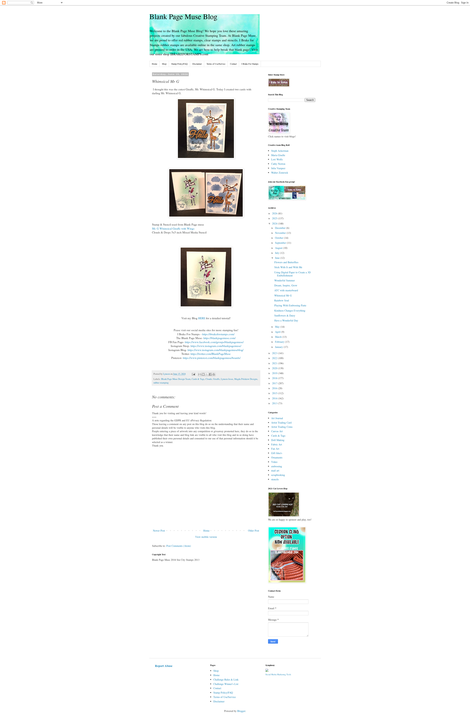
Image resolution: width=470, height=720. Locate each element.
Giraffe (216, 379)
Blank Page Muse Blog (183, 16)
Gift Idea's (276, 453)
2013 (275, 403)
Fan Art (275, 448)
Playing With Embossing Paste (290, 305)
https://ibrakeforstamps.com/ (218, 334)
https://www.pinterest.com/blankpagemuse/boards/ (212, 358)
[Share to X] (207, 374)
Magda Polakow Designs (245, 379)
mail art (275, 470)
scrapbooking (278, 475)
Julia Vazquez (278, 168)
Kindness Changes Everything (289, 310)
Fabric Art (276, 444)
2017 (275, 383)
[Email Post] (193, 373)
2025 (275, 218)
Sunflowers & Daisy (284, 315)
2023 (275, 353)
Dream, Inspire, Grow (285, 285)
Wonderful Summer (284, 280)
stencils (275, 479)
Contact (233, 63)
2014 (275, 398)
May (277, 326)
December (280, 228)
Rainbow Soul (281, 300)
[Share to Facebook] (210, 374)
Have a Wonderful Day (286, 320)
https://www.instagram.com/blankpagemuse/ (216, 346)
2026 (275, 213)
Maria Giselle (278, 155)
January (279, 347)
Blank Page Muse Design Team (176, 379)
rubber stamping (161, 382)
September (281, 242)
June (277, 258)
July (277, 253)
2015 (275, 393)
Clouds (208, 379)
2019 (275, 373)
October (279, 238)
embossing (276, 466)
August (279, 248)
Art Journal (277, 418)
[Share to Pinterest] (214, 374)
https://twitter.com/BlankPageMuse (211, 354)
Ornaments (276, 457)
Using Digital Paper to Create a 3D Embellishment (292, 274)
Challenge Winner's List (225, 684)
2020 (275, 368)
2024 (275, 223)
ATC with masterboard (286, 290)
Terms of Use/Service (216, 63)
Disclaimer (197, 63)
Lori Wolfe (277, 159)
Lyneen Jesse (227, 379)
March (278, 337)
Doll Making (277, 440)
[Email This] (200, 374)
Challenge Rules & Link (225, 679)
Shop (164, 63)
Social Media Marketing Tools (278, 674)
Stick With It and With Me (288, 267)
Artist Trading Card (281, 422)
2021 (275, 363)
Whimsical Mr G (283, 295)
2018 (275, 378)
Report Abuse (163, 666)
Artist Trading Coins (281, 427)
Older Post (253, 530)
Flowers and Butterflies (286, 262)
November (281, 233)
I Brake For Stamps (249, 63)
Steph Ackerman (279, 150)
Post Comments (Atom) (178, 546)
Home (154, 63)
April (278, 332)
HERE (202, 318)
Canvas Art (277, 431)
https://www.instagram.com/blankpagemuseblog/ (215, 350)
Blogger (241, 711)
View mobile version (206, 537)
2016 (275, 388)
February (280, 341)
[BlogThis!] (203, 374)
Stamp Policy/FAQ (179, 63)
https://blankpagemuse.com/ (219, 338)
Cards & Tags (198, 379)
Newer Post (159, 530)
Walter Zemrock (279, 172)
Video (274, 462)
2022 (275, 358)
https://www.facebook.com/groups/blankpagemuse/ (214, 342)
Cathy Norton (278, 163)
